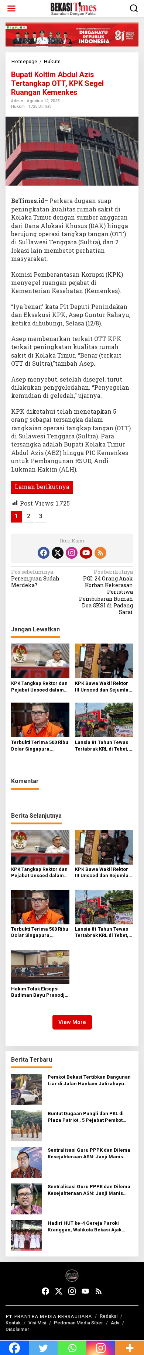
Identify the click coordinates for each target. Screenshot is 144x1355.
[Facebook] (43, 553)
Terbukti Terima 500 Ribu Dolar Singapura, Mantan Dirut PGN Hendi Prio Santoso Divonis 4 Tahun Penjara (39, 745)
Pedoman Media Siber (78, 1322)
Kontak (13, 1322)
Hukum (18, 106)
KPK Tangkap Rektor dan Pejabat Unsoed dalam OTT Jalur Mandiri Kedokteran (39, 686)
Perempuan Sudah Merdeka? (35, 579)
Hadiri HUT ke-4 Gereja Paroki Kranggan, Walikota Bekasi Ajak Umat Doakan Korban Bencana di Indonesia (86, 1226)
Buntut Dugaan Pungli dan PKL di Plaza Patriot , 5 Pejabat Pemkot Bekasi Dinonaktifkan (86, 1117)
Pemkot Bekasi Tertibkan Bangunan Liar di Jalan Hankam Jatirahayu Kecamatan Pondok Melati (89, 1080)
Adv (115, 1322)
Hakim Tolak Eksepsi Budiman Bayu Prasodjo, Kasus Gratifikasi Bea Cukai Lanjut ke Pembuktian (40, 992)
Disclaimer (17, 1329)
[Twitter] (58, 553)
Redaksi (108, 1316)
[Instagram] (72, 553)
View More (72, 1022)
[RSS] (100, 553)
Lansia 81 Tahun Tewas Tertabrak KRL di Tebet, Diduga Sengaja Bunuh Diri (101, 745)
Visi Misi (37, 1322)
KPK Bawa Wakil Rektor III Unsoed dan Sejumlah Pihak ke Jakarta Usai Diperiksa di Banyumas (103, 686)
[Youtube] (86, 553)
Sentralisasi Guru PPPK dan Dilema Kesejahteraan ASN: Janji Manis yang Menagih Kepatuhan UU (89, 1153)
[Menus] (11, 8)
